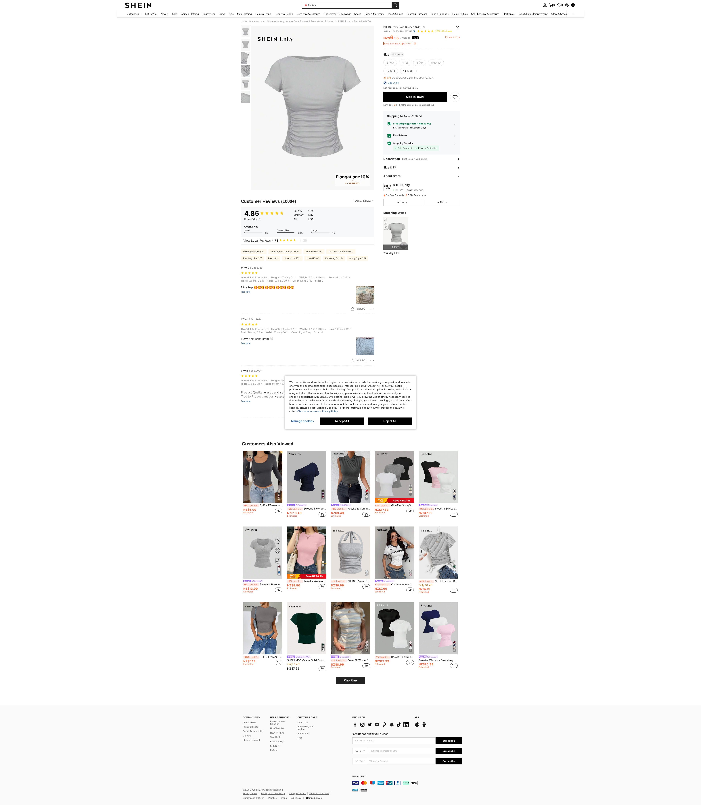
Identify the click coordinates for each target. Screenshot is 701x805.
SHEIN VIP (275, 746)
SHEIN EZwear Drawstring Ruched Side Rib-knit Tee (438, 581)
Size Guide (275, 737)
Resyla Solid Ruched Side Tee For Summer (394, 657)
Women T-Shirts (325, 21)
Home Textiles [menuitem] (460, 13)
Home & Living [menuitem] (263, 13)
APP (416, 717)
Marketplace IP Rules (253, 798)
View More (350, 680)
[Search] (395, 5)
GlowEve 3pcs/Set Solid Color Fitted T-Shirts (394, 505)
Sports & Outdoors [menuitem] (417, 13)
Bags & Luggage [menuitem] (439, 13)
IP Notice (272, 798)
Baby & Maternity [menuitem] (374, 13)
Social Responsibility (253, 731)
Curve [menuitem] (222, 13)
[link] (552, 5)
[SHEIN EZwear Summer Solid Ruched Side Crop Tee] (262, 628)
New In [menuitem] (164, 13)
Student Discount (251, 740)
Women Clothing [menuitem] (190, 13)
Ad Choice (296, 798)
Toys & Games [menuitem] (395, 13)
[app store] (417, 726)
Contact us (303, 722)
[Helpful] (352, 309)
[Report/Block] (372, 309)
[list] (381, 724)
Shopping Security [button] (403, 143)
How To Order (277, 728)
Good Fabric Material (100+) (285, 251)
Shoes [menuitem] (357, 13)
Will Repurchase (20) (253, 251)
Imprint (284, 798)
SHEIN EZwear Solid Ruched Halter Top (350, 581)
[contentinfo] (407, 783)
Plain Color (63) (292, 258)
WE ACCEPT (358, 776)
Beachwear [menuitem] (208, 13)
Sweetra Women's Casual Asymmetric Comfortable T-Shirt (438, 660)
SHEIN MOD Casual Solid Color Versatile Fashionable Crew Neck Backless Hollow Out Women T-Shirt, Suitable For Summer (306, 660)
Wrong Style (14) (357, 258)
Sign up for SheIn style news (370, 734)
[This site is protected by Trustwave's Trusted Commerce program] (355, 790)
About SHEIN (249, 722)
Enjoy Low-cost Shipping (277, 722)
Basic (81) (273, 258)
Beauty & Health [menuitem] (284, 13)
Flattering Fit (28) (334, 258)
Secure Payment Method (306, 727)
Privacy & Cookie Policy (273, 793)
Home (244, 21)
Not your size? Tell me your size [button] (399, 88)
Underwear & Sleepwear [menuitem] (337, 13)
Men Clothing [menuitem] (244, 13)
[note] (394, 500)
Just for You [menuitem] (151, 13)
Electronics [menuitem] (508, 13)
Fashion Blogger (251, 727)
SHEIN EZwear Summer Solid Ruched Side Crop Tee (263, 657)
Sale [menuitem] (174, 13)
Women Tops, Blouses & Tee (300, 21)
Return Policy (277, 741)
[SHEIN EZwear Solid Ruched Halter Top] (350, 552)
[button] (567, 5)
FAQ (300, 738)
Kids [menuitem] (231, 13)
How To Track (277, 733)
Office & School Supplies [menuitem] (564, 13)
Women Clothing (275, 21)
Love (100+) (313, 258)
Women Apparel (257, 21)
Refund (273, 750)
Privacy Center (250, 793)
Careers (247, 735)
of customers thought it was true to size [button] (409, 78)
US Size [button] (395, 54)
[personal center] (545, 5)
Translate (245, 292)
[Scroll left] (569, 13)
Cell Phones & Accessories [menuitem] (485, 13)
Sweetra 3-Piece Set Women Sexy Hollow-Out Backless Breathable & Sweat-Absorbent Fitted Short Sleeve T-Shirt (438, 508)
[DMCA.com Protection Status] (364, 790)
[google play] (423, 726)
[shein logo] (138, 5)
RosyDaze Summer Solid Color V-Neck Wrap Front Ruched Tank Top (350, 508)
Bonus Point (304, 733)
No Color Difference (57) (340, 251)
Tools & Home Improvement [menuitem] (533, 13)
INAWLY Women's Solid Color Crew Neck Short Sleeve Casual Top (307, 581)
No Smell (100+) (314, 251)
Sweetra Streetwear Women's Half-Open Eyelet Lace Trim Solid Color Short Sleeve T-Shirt (263, 584)
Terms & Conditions (319, 793)
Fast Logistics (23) (252, 258)
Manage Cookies (297, 793)
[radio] (390, 63)
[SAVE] (455, 97)
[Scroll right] (573, 13)
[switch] (303, 240)
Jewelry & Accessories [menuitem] (308, 13)
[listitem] (395, 233)
